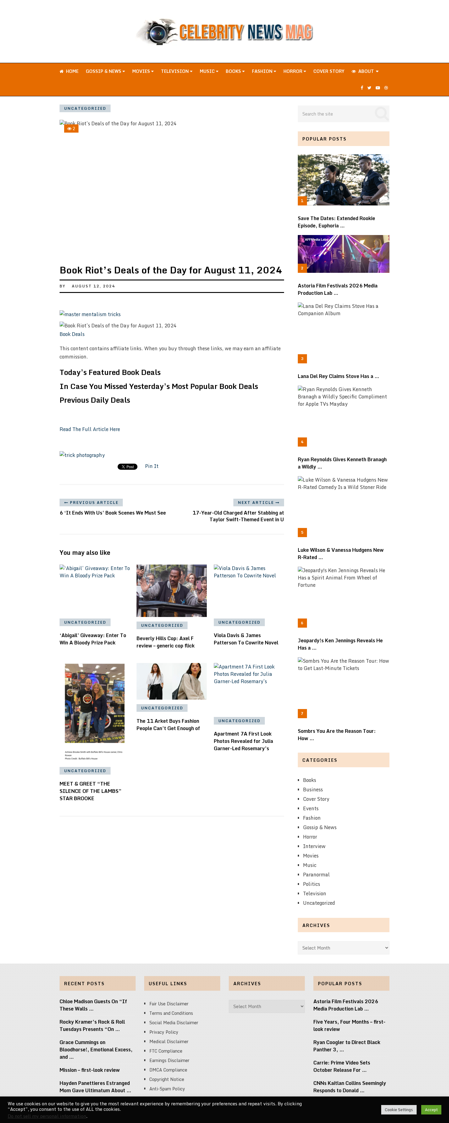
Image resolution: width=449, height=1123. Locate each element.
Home (71, 71)
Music (208, 71)
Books (234, 71)
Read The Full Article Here (90, 429)
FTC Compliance (165, 1050)
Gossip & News (104, 71)
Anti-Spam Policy (167, 1088)
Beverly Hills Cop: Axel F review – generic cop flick (166, 642)
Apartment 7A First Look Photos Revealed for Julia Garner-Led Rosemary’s (243, 741)
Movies (141, 71)
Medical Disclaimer (168, 1041)
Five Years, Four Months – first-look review (349, 1025)
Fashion (263, 71)
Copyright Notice (166, 1079)
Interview (314, 846)
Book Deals (72, 334)
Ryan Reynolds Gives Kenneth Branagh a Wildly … (342, 463)
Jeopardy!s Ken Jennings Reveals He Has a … (340, 644)
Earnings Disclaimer (169, 1060)
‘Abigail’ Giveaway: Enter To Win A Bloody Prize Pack (93, 639)
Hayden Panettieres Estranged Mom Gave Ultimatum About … (95, 1086)
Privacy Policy (163, 1032)
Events (311, 808)
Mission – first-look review (90, 1070)
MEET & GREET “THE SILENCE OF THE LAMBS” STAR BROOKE (91, 791)
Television (175, 71)
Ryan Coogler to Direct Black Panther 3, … (346, 1046)
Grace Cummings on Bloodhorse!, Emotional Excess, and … (96, 1050)
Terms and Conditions (171, 1013)
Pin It (152, 466)
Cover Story (328, 71)
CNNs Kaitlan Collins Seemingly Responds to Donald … (349, 1086)
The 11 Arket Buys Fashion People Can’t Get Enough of (168, 724)
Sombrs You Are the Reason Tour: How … (337, 734)
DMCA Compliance (168, 1069)
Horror (293, 71)
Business (313, 789)
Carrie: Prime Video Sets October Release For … (341, 1066)
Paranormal (316, 875)
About (365, 71)
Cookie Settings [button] (399, 1109)
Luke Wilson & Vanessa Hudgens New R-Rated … (341, 553)
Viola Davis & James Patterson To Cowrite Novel (246, 639)
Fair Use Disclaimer (168, 1003)
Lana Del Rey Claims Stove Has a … (338, 376)
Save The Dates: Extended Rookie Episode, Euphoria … (336, 222)
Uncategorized (85, 108)
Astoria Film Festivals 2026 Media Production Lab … (338, 289)
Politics (311, 884)
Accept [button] (431, 1109)
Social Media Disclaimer (173, 1022)
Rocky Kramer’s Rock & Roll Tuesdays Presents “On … (92, 1025)
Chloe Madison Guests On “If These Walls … (93, 1005)
